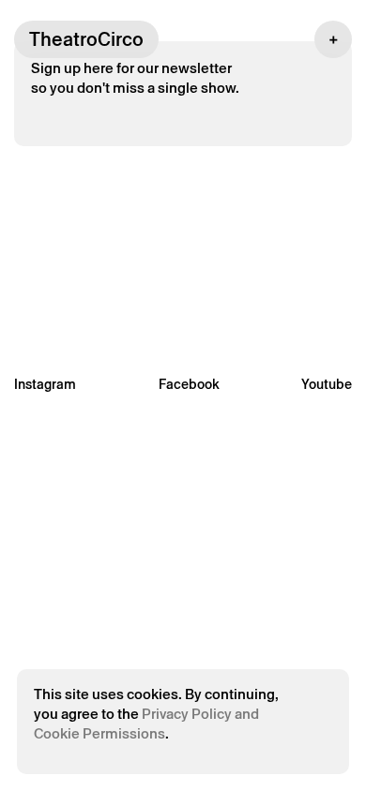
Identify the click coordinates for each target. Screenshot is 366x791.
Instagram (45, 384)
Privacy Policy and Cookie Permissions (146, 723)
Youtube (326, 384)
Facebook (189, 384)
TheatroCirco (86, 39)
